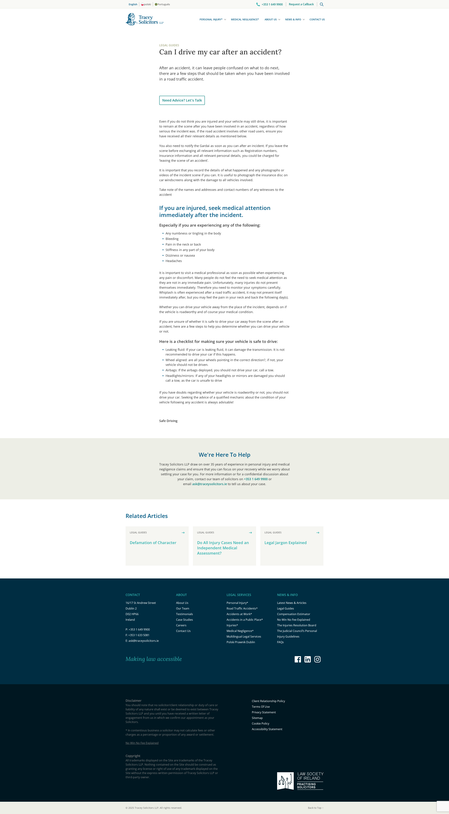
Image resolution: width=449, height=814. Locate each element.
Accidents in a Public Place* (245, 620)
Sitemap (257, 718)
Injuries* (232, 625)
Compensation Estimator (293, 614)
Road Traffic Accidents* (242, 608)
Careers (181, 625)
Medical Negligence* (245, 19)
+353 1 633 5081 (138, 635)
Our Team (182, 608)
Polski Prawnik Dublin (241, 642)
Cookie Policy (260, 723)
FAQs (280, 642)
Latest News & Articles (291, 603)
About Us (271, 19)
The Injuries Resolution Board (296, 625)
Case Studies (184, 620)
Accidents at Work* (239, 614)
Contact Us (317, 19)
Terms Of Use (261, 707)
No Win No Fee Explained (293, 620)
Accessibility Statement (267, 729)
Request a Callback (301, 4)
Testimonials (184, 614)
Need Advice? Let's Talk (182, 100)
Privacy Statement (264, 712)
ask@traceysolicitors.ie (209, 484)
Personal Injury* (211, 19)
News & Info (293, 19)
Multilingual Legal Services (244, 636)
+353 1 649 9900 (256, 479)
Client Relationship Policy (268, 701)
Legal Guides (285, 608)
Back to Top (315, 807)
